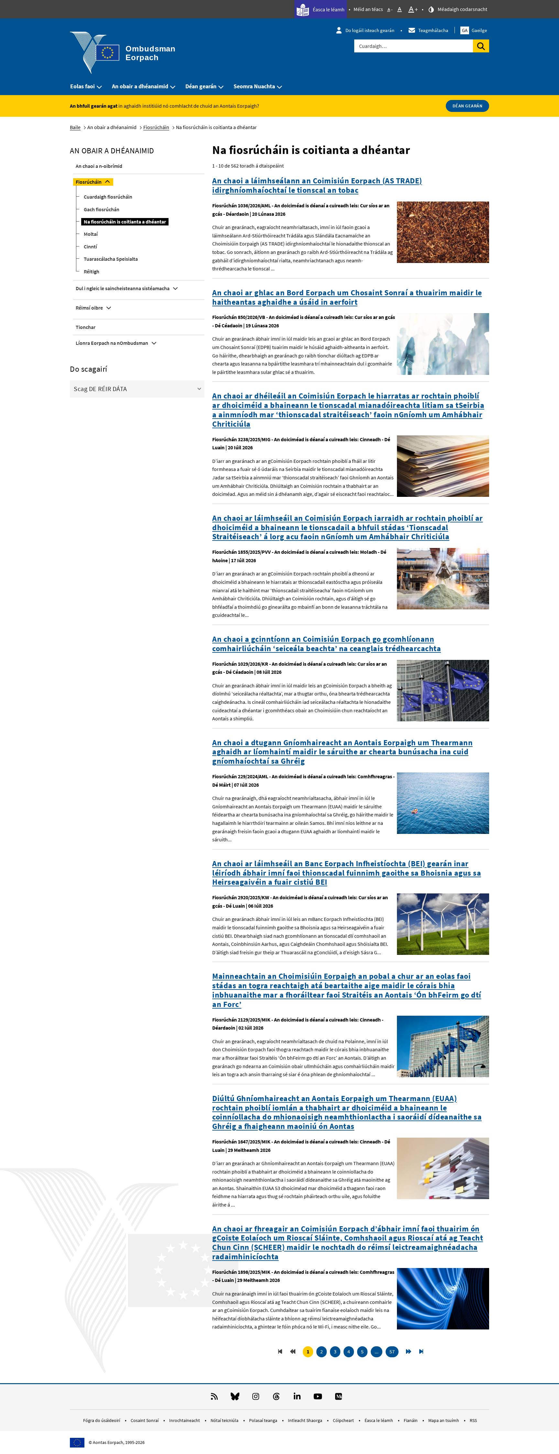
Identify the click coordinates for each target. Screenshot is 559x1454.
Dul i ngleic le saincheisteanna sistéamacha (123, 288)
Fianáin (411, 1420)
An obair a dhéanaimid (140, 86)
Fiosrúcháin (156, 127)
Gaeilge (474, 30)
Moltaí (91, 234)
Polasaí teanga (263, 1420)
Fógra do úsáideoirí (102, 1420)
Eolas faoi (82, 86)
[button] (137, 388)
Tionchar (85, 327)
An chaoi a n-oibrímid (99, 166)
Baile (75, 127)
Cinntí (90, 246)
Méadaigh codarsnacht (462, 9)
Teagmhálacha (433, 30)
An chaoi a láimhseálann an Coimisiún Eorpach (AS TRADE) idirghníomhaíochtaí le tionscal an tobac (317, 185)
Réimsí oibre (89, 307)
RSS (473, 1420)
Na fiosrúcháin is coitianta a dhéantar (125, 221)
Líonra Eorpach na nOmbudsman (112, 343)
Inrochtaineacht (185, 1420)
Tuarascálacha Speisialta (111, 259)
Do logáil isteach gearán (370, 30)
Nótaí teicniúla (225, 1420)
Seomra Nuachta (254, 86)
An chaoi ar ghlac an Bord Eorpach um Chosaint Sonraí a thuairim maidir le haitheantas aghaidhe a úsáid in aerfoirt (347, 297)
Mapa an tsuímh (444, 1420)
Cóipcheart (344, 1420)
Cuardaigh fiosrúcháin (108, 196)
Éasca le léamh (328, 9)
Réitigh (91, 271)
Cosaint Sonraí (145, 1420)
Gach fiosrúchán (101, 209)
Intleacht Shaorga (305, 1420)
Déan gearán (200, 86)
